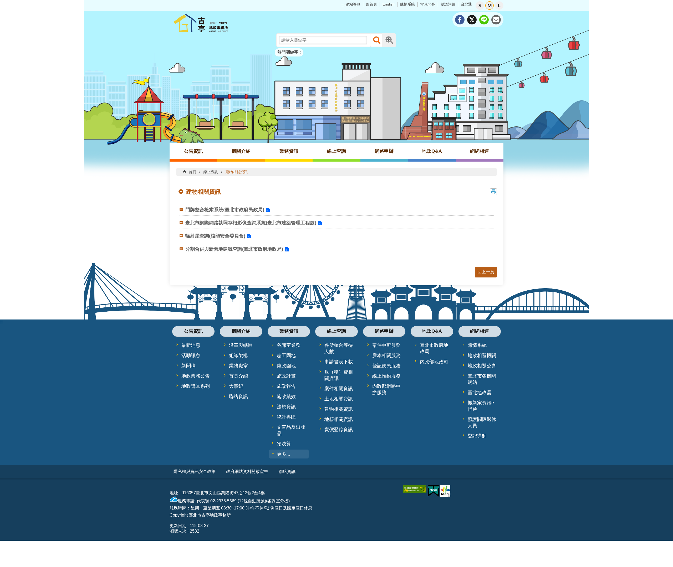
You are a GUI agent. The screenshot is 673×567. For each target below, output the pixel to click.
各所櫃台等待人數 (338, 348)
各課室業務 (288, 345)
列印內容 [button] (493, 191)
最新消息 (190, 345)
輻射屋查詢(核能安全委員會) (215, 236)
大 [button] (499, 5)
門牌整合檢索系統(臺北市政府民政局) (224, 209)
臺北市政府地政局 (434, 348)
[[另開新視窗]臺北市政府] (445, 491)
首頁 (192, 172)
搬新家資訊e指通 (481, 406)
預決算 (284, 443)
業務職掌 (238, 365)
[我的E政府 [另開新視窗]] (433, 491)
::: (343, 5)
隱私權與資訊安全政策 (195, 471)
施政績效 (286, 396)
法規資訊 (286, 406)
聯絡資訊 (238, 396)
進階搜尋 (389, 40)
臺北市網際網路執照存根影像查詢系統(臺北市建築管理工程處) (250, 222)
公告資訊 (193, 151)
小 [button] (480, 5)
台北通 (466, 4)
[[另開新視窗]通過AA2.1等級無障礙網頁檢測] (414, 489)
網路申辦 (384, 151)
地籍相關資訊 (338, 419)
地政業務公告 (195, 376)
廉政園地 (286, 365)
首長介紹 (238, 376)
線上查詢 (336, 151)
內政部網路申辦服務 (386, 389)
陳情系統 (407, 4)
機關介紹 (241, 151)
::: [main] (179, 171)
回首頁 (371, 4)
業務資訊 (288, 151)
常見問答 (427, 4)
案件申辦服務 (386, 345)
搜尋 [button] (377, 40)
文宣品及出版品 (291, 430)
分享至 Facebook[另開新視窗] (460, 19)
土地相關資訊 (338, 398)
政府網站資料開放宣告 (247, 471)
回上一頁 (485, 272)
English (389, 4)
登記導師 (477, 436)
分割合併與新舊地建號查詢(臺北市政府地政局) (234, 249)
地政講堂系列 (195, 386)
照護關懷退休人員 (482, 422)
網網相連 (479, 151)
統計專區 (286, 417)
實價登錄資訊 (338, 429)
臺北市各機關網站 (482, 379)
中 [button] (489, 5)
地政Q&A (432, 151)
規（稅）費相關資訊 (338, 375)
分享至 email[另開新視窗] (496, 19)
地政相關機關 (482, 355)
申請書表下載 (338, 361)
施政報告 (286, 386)
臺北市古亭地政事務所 (216, 22)
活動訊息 (190, 355)
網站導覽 (353, 4)
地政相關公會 (482, 365)
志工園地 (286, 355)
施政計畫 (286, 376)
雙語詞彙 (448, 4)
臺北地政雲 (479, 392)
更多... (283, 454)
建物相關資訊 (237, 172)
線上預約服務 (386, 376)
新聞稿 (188, 365)
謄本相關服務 (386, 355)
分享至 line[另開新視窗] (484, 19)
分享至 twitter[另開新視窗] (472, 19)
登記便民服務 (386, 365)
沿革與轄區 (241, 345)
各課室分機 (277, 501)
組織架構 (238, 355)
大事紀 (236, 386)
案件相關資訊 (338, 388)
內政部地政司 (434, 361)
